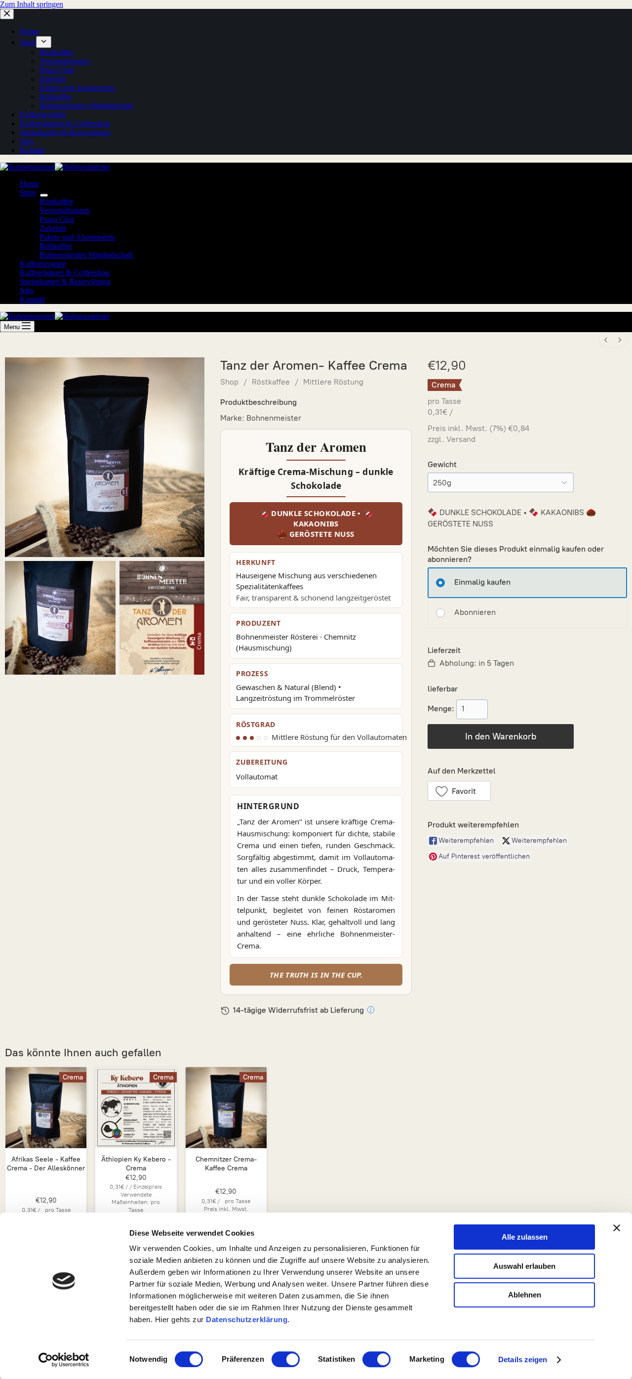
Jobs (27, 290)
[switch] (286, 1359)
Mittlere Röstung (333, 382)
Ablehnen (524, 1295)
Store (28, 192)
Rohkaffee (56, 246)
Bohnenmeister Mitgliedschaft (86, 255)
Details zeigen (522, 1359)
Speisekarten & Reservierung (65, 281)
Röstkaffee (56, 201)
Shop (229, 382)
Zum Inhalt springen (31, 4)
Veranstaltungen (64, 210)
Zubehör (53, 228)
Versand (460, 439)
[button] (459, 791)
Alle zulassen (525, 1237)
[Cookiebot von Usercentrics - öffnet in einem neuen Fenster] (64, 1359)
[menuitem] (606, 340)
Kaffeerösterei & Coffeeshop (65, 272)
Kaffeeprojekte (43, 263)
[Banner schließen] (616, 1227)
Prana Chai (57, 219)
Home (29, 183)
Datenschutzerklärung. (248, 1319)
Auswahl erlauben (524, 1266)
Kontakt (32, 299)
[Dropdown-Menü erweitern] (44, 195)
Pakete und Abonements (77, 237)
